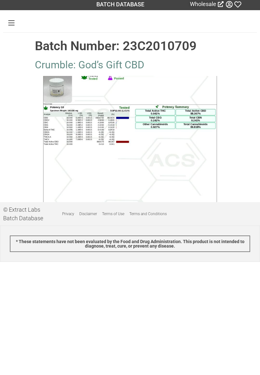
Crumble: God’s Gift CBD (89, 65)
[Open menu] (11, 23)
